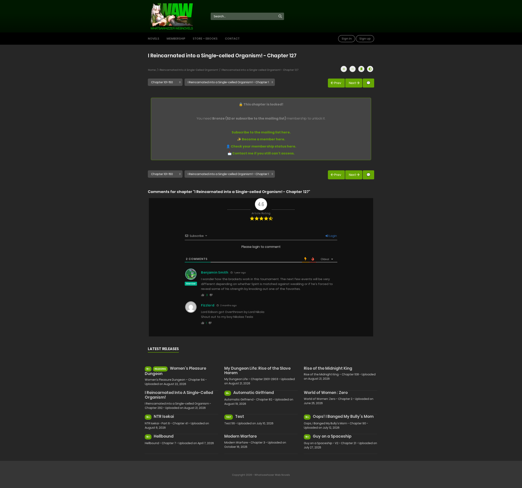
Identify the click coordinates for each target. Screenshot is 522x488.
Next (352, 83)
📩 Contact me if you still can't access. (261, 153)
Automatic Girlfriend (253, 392)
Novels (153, 39)
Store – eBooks (205, 39)
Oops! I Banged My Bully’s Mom (343, 416)
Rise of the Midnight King (328, 368)
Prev (337, 83)
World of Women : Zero (326, 392)
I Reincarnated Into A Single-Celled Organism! (188, 70)
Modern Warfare (240, 436)
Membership (176, 39)
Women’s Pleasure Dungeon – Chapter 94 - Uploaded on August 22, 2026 (176, 382)
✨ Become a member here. (261, 139)
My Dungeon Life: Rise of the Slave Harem (257, 371)
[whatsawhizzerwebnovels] (171, 16)
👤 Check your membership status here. (261, 146)
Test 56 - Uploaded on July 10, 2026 (248, 423)
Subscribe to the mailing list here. (261, 132)
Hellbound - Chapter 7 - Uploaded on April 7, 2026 (179, 443)
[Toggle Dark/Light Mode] (370, 69)
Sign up (365, 39)
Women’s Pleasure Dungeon (175, 371)
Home (152, 70)
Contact (232, 39)
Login (333, 236)
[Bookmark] (361, 69)
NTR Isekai (164, 416)
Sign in (347, 39)
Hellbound (164, 436)
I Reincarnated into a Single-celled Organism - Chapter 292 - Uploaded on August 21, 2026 (178, 405)
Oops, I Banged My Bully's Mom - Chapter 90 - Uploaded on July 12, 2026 (336, 425)
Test (239, 416)
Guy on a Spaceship (332, 436)
